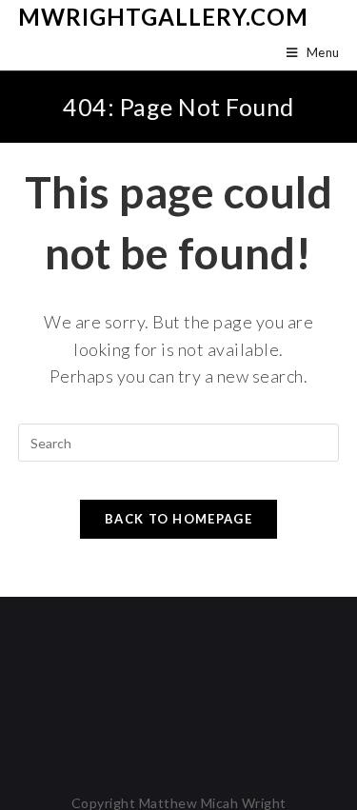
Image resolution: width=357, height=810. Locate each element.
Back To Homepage (178, 518)
